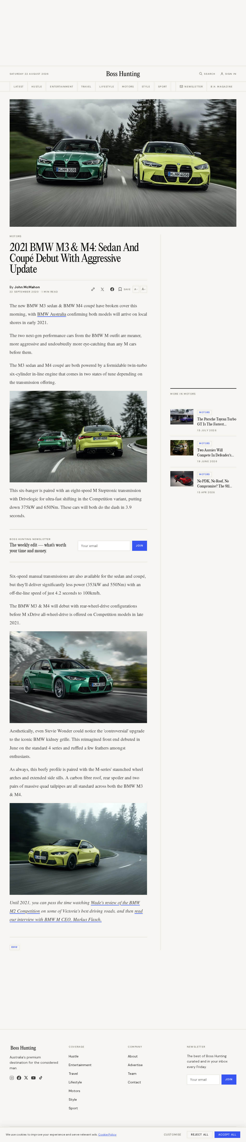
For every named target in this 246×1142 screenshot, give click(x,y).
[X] (26, 1078)
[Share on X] (102, 289)
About (133, 1056)
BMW (14, 947)
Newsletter (193, 86)
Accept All (227, 1134)
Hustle (36, 86)
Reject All (200, 1134)
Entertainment (61, 86)
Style (146, 86)
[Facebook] (19, 1078)
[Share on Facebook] (112, 289)
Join (139, 545)
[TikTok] (41, 1078)
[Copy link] (93, 289)
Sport (162, 86)
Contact (134, 1082)
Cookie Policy (107, 1134)
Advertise (135, 1065)
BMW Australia (51, 314)
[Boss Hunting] (123, 74)
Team (132, 1073)
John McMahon (27, 287)
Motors (128, 86)
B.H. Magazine (222, 86)
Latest (19, 86)
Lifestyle (106, 86)
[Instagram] (12, 1078)
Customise (172, 1134)
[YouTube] (33, 1078)
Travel (86, 86)
